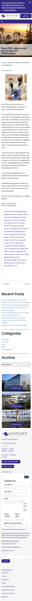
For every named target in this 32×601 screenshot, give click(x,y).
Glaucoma (5, 580)
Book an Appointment (26, 16)
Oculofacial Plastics (8, 586)
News (3, 347)
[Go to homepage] (10, 16)
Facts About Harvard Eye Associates (13, 529)
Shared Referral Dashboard (11, 547)
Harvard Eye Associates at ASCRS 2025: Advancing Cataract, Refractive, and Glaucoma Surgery (15, 307)
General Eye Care (8, 593)
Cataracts (5, 339)
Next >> (27, 284)
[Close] (30, 2)
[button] (2, 21)
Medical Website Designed (13, 535)
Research (5, 597)
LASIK (3, 344)
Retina (4, 583)
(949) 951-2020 (12, 439)
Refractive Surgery (8, 590)
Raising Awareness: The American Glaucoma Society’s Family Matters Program (14, 320)
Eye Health (5, 342)
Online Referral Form (9, 544)
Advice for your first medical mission (14, 325)
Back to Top (8, 466)
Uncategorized (7, 70)
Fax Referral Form (8, 551)
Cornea (4, 576)
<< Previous (5, 284)
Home (4, 63)
